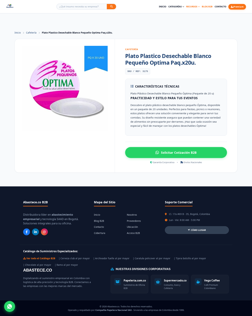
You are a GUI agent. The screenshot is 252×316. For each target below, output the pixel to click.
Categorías (175, 6)
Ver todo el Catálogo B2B (40, 258)
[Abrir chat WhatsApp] (9, 306)
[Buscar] (111, 6)
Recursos (191, 6)
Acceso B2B (133, 233)
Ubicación (132, 226)
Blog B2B (207, 6)
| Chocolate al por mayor (37, 264)
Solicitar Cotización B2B (179, 152)
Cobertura (99, 233)
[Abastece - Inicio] (10, 6)
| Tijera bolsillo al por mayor (190, 258)
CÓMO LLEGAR (198, 230)
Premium (238, 6)
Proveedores (134, 220)
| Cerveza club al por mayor (74, 258)
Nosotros (132, 214)
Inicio (162, 6)
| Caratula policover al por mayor (151, 258)
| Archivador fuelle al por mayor (111, 258)
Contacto (220, 6)
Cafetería (31, 32)
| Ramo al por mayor (66, 264)
